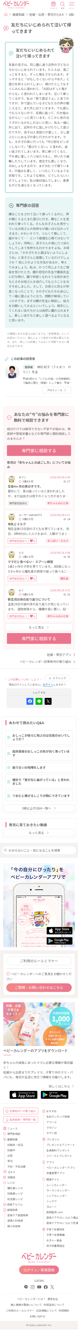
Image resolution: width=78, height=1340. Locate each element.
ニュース (12, 1128)
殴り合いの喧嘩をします (29, 767)
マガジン (51, 1127)
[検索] (62, 5)
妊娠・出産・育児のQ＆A (46, 14)
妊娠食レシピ (15, 1193)
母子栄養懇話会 (55, 1245)
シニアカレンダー (56, 1195)
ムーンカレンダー (56, 1185)
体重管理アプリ (55, 1173)
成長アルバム (15, 1204)
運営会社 (52, 1299)
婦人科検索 (13, 1226)
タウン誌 (51, 1133)
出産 (10, 1155)
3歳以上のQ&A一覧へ (36, 808)
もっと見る (36, 627)
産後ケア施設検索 (17, 1215)
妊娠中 (11, 1150)
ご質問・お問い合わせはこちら (39, 987)
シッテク (51, 1201)
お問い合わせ (37, 1316)
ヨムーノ (51, 1206)
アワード (51, 1122)
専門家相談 (13, 1134)
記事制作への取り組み (23, 1111)
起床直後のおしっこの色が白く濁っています (41, 753)
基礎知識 (18, 14)
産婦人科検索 (15, 1220)
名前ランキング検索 (58, 1116)
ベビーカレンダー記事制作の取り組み (45, 661)
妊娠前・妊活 (15, 1144)
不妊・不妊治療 (16, 1166)
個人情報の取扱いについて (26, 1304)
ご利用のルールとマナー (39, 960)
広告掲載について (46, 1310)
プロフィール (54, 390)
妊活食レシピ (15, 1199)
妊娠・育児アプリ (59, 654)
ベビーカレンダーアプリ (59, 1167)
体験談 (11, 1177)
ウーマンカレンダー (58, 1190)
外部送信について (54, 1304)
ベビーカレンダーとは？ (31, 1299)
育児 (10, 1161)
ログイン (48, 684)
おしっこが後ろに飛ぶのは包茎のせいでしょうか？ (41, 737)
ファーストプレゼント (59, 1155)
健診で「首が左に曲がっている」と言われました (41, 782)
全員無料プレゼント (58, 1150)
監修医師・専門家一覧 (23, 1119)
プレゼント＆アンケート (59, 1144)
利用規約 (64, 1310)
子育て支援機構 (55, 1234)
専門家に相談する (39, 450)
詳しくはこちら (59, 1086)
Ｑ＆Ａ (11, 1172)
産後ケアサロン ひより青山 (59, 1217)
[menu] (71, 5)
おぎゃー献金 (54, 1240)
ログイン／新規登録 (39, 1269)
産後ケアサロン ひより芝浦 (59, 1223)
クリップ (59, 678)
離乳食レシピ (15, 1188)
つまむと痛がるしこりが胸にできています (41, 795)
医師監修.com (54, 1212)
